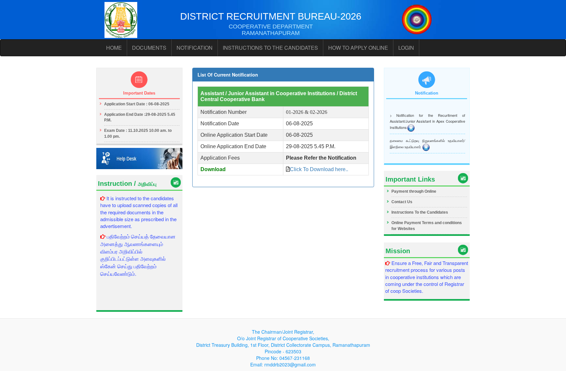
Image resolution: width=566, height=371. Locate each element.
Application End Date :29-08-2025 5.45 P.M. (139, 117)
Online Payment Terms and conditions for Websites (426, 226)
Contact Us (401, 202)
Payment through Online (413, 191)
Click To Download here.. (319, 169)
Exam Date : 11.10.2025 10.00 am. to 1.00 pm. (138, 133)
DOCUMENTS (149, 47)
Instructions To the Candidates (419, 212)
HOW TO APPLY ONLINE (358, 47)
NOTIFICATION (195, 47)
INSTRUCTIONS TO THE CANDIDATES (270, 47)
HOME (114, 47)
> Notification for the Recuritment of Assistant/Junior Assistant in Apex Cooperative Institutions (427, 120)
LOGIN (406, 47)
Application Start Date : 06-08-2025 (136, 104)
